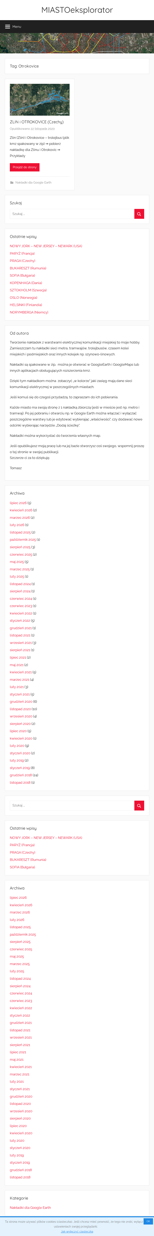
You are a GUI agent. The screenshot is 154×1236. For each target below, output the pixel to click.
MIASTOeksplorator (77, 10)
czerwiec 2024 (21, 599)
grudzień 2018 (21, 775)
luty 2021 (17, 687)
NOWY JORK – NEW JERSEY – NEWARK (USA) (46, 246)
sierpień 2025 (20, 547)
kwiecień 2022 (21, 613)
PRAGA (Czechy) (22, 261)
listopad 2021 (20, 635)
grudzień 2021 (21, 628)
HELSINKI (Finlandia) (26, 305)
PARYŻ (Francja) (22, 253)
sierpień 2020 (20, 724)
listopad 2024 (20, 584)
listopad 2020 (20, 709)
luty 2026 (17, 525)
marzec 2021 (19, 680)
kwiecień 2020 (21, 738)
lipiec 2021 (18, 657)
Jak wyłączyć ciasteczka (77, 1231)
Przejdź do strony (24, 167)
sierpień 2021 (20, 650)
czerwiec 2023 (21, 606)
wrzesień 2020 (21, 716)
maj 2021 (16, 665)
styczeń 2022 (20, 621)
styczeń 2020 (20, 753)
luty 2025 (17, 576)
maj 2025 (17, 562)
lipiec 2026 (18, 503)
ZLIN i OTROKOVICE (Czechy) (37, 121)
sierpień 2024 (20, 591)
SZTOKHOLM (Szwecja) (28, 290)
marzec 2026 (20, 518)
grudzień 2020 (21, 701)
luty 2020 (17, 746)
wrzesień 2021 (21, 643)
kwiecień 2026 (21, 510)
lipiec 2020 (18, 731)
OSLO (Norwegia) (23, 298)
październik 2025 (23, 540)
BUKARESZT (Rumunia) (28, 268)
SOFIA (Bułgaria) (22, 275)
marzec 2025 (20, 569)
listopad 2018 (20, 782)
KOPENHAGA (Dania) (26, 283)
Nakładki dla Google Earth (33, 182)
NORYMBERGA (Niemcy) (29, 312)
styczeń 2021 (20, 694)
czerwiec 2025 (21, 554)
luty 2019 (17, 760)
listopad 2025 (20, 532)
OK (148, 1221)
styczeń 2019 (20, 768)
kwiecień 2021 (21, 672)
